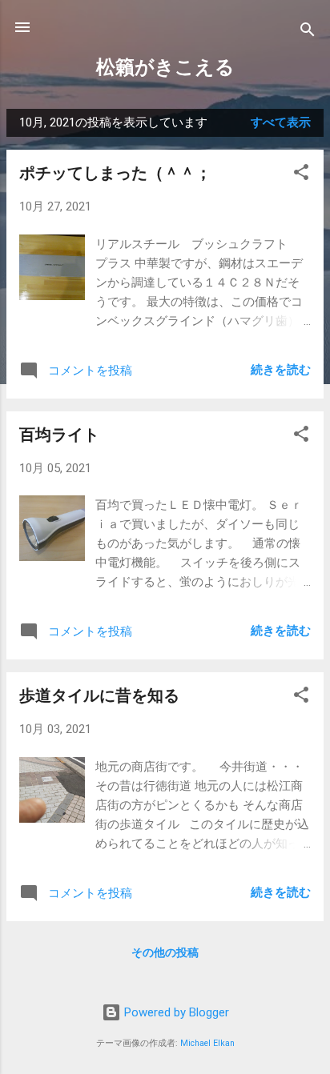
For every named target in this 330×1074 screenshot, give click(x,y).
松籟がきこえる (165, 67)
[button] (301, 174)
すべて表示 (281, 122)
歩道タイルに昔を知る (99, 695)
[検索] (307, 32)
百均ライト (59, 434)
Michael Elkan (207, 1043)
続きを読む (281, 370)
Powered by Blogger (175, 1012)
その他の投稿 (165, 952)
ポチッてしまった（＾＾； (115, 172)
